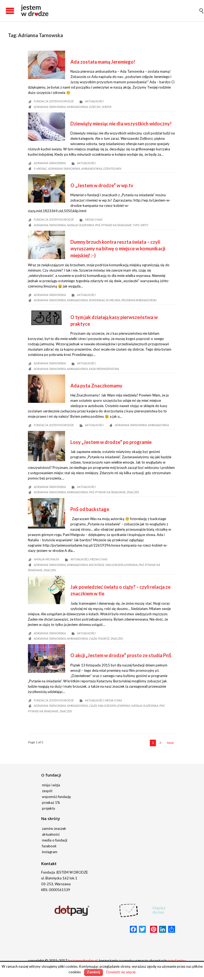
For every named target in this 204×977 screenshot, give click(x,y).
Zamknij (93, 972)
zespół (47, 791)
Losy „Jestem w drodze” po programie (111, 442)
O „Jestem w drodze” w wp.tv (101, 185)
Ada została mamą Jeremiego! (102, 62)
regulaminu (177, 960)
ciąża (93, 638)
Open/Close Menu (5, 10)
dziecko (95, 106)
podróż (103, 638)
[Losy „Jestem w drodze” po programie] (46, 446)
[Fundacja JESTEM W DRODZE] (34, 10)
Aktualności (94, 101)
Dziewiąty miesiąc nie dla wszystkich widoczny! (121, 124)
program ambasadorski (139, 300)
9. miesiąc (40, 168)
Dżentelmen (112, 168)
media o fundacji (54, 840)
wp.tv (144, 225)
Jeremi (106, 106)
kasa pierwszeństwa (104, 368)
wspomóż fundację (56, 797)
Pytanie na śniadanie (116, 225)
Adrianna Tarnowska (50, 106)
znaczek (133, 492)
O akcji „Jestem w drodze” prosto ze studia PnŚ (120, 655)
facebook (49, 846)
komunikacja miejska (104, 300)
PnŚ (97, 225)
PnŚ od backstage (89, 509)
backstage (96, 564)
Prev (50, 506)
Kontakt (49, 863)
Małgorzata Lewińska (121, 564)
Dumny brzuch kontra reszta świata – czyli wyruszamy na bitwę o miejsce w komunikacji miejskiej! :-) (117, 248)
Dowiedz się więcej (120, 972)
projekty (48, 808)
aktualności (51, 834)
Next (58, 506)
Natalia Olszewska (80, 225)
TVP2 (136, 225)
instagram (49, 852)
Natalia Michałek (46, 559)
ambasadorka (77, 106)
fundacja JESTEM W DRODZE (54, 101)
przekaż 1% (51, 802)
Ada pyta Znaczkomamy (96, 386)
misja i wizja (51, 785)
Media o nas (93, 219)
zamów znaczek (54, 828)
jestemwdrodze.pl (82, 960)
